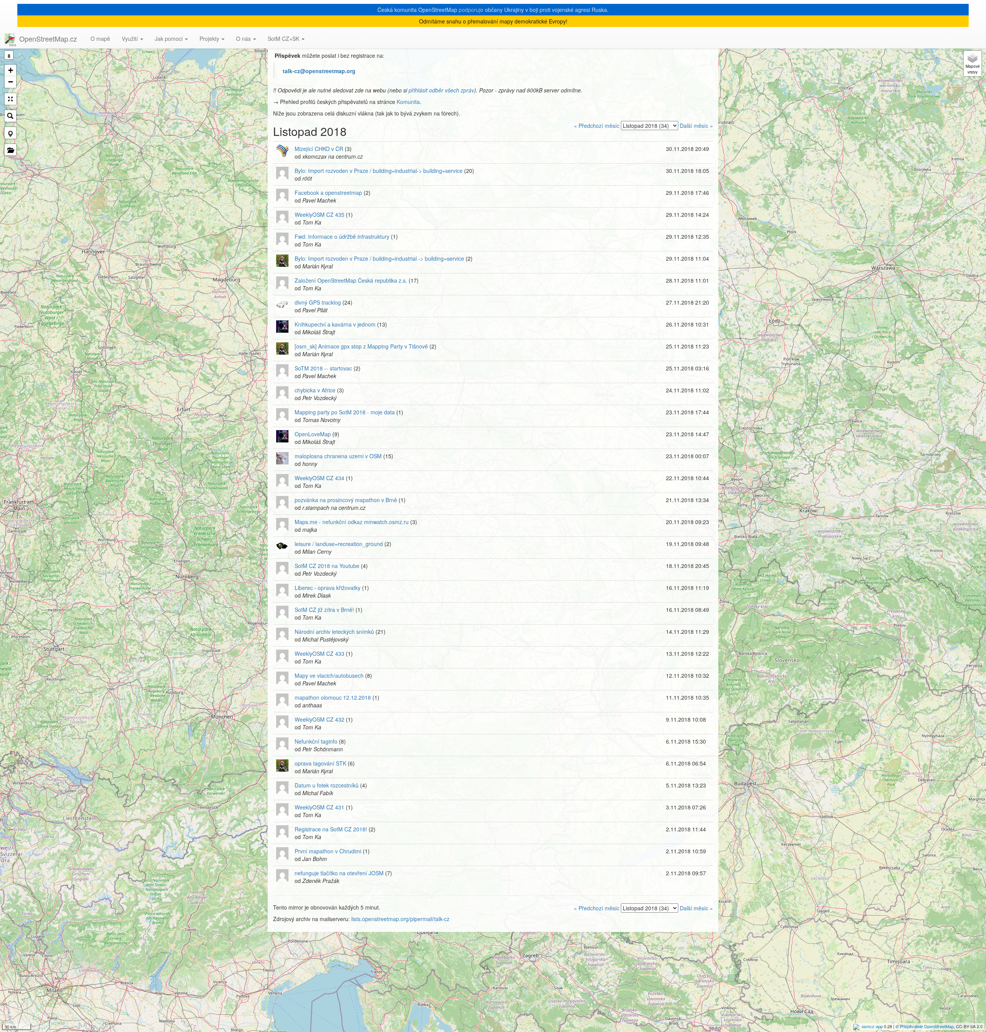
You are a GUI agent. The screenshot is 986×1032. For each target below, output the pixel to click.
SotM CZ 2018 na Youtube (327, 566)
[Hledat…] (10, 116)
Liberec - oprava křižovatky (328, 587)
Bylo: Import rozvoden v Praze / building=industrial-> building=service (379, 170)
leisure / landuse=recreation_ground (339, 544)
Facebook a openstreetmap (328, 192)
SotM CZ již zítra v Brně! (324, 609)
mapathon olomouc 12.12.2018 (333, 697)
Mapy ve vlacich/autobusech (329, 675)
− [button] (10, 82)
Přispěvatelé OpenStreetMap (927, 1026)
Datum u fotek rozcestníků (327, 785)
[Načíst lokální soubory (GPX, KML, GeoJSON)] (10, 150)
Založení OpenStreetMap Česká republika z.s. (351, 280)
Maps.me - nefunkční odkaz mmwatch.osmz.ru (352, 522)
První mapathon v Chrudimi (328, 851)
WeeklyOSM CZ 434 (319, 478)
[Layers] (972, 63)
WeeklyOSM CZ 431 (319, 807)
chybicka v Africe (315, 390)
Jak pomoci (169, 38)
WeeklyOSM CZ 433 (319, 653)
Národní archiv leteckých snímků (334, 631)
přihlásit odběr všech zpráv (441, 90)
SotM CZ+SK (284, 38)
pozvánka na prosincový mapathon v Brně (346, 500)
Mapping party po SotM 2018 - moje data (345, 412)
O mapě (100, 38)
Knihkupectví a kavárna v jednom (335, 324)
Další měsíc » (696, 125)
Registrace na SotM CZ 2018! (331, 829)
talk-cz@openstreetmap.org (319, 71)
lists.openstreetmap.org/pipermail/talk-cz (400, 919)
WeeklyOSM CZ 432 (319, 719)
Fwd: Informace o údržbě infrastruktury (342, 236)
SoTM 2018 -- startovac (323, 368)
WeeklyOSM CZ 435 (319, 214)
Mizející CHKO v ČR (319, 148)
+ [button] (10, 70)
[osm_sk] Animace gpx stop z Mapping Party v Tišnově (361, 346)
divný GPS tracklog (318, 302)
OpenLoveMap (313, 434)
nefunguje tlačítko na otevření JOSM (339, 873)
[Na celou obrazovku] (10, 99)
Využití (130, 38)
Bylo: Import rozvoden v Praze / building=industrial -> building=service (379, 258)
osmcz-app (872, 1026)
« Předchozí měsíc (596, 125)
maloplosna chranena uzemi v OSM (338, 456)
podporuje (471, 9)
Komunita (408, 102)
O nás (244, 38)
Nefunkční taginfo (316, 741)
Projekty (210, 38)
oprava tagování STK (320, 763)
